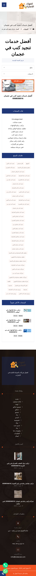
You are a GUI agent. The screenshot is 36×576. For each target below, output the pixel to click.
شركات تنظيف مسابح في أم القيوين (17, 277)
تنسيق (17, 412)
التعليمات (17, 433)
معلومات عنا (17, 431)
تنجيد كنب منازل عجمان (18, 249)
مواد (17, 423)
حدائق (17, 410)
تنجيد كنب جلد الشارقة (24, 175)
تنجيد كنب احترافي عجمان (18, 171)
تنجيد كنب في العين (11, 200)
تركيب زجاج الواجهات (17, 125)
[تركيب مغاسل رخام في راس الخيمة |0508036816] (18, 476)
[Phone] (5, 565)
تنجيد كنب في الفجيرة (23, 204)
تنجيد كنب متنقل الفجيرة (18, 232)
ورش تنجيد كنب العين (24, 293)
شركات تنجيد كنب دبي (17, 273)
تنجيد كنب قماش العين (17, 216)
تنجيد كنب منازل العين (17, 245)
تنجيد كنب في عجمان (18, 208)
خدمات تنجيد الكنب (17, 132)
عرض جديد (17, 425)
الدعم (17, 417)
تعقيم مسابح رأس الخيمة (24, 167)
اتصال (17, 436)
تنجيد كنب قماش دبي (18, 224)
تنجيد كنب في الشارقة (24, 200)
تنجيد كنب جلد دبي (11, 180)
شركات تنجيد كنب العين (18, 269)
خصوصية (17, 420)
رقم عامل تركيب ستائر (17, 141)
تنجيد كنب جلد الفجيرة (23, 180)
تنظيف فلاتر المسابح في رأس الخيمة (18, 253)
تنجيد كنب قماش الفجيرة (18, 220)
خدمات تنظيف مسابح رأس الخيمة (18, 261)
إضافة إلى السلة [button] (17, 94)
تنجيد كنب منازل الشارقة (18, 241)
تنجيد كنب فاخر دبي (11, 192)
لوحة (16, 404)
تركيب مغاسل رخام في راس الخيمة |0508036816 (18, 483)
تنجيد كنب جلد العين (11, 175)
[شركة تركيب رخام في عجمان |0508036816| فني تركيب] (18, 494)
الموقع (27, 163)
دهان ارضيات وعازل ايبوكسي (17, 138)
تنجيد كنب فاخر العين (24, 192)
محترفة (25, 289)
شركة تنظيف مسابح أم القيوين (21, 281)
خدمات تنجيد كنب (17, 135)
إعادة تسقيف (17, 402)
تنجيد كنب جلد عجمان (18, 184)
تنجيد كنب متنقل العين (17, 228)
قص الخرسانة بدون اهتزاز (21, 285)
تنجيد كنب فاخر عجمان (17, 196)
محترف (10, 285)
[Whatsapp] (5, 571)
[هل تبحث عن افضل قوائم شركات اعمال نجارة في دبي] (26, 6)
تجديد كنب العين (10, 163)
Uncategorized (17, 119)
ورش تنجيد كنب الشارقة (14, 289)
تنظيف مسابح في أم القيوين (17, 257)
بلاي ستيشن (20, 163)
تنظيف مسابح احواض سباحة (17, 128)
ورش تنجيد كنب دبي (11, 293)
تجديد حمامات (17, 122)
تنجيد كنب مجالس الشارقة (17, 236)
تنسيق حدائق (17, 407)
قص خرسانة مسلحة (17, 147)
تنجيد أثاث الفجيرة (10, 167)
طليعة (9, 281)
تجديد (17, 399)
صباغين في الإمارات (17, 144)
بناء (17, 415)
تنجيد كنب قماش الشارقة (18, 212)
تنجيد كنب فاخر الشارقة (18, 188)
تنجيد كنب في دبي (11, 204)
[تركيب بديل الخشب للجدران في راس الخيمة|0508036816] (18, 456)
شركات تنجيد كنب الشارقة (17, 265)
